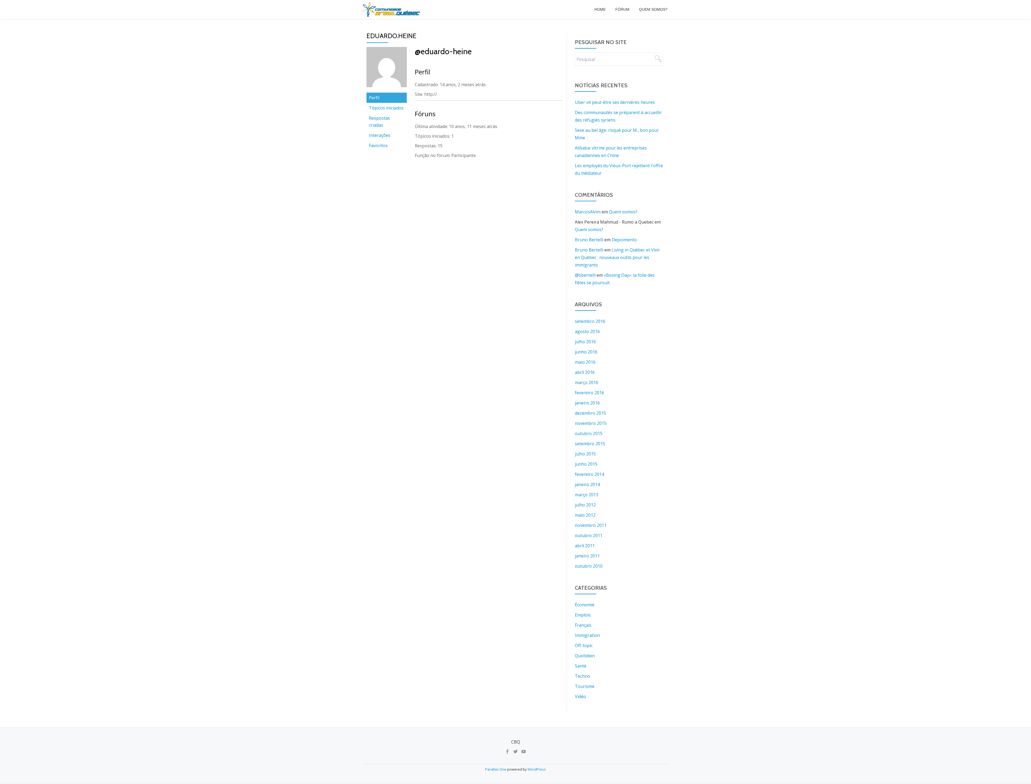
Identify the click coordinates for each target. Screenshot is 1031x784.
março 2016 (586, 382)
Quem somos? (653, 9)
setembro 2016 (590, 321)
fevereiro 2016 (589, 393)
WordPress (537, 769)
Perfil (374, 98)
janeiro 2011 (587, 556)
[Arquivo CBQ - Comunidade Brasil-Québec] (392, 9)
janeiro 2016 (587, 403)
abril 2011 (585, 546)
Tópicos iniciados (386, 108)
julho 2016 (585, 342)
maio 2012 (585, 515)
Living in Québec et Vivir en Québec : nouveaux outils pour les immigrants (617, 257)
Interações (379, 135)
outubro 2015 (588, 433)
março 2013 (586, 495)
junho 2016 (586, 352)
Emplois (583, 615)
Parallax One (496, 769)
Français (583, 625)
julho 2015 (585, 454)
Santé (580, 666)
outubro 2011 (588, 535)
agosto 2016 (587, 331)
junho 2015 (586, 464)
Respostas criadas (379, 121)
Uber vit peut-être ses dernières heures (615, 102)
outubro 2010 (588, 566)
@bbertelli (585, 275)
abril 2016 (585, 372)
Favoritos (378, 145)
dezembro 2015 (590, 413)
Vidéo (580, 696)
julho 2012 (585, 505)
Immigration (587, 635)
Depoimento (624, 240)
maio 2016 (585, 362)
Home (600, 9)
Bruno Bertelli (589, 240)
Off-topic (584, 645)
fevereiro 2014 (589, 474)
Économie (584, 605)
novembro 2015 (591, 423)
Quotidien (585, 656)
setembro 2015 (590, 444)
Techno (582, 676)
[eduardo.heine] (386, 69)
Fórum (622, 9)
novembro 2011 (591, 525)
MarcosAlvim (588, 212)
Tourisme (584, 686)
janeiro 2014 (587, 484)
